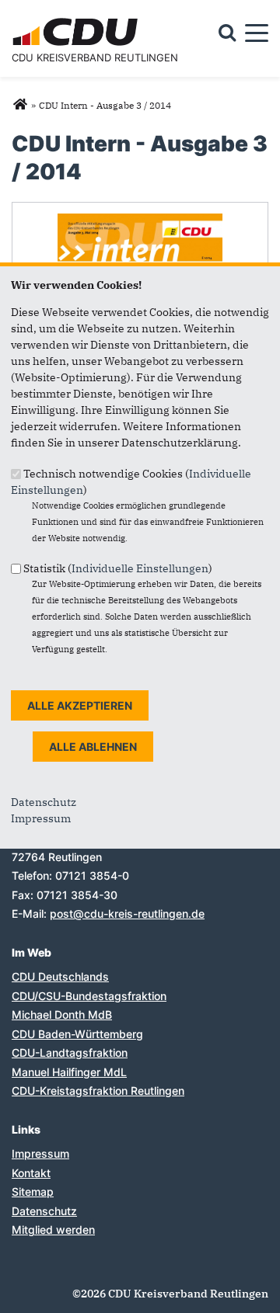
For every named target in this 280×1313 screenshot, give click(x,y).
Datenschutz (43, 802)
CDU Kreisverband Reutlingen (95, 57)
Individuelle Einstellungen (140, 568)
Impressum (41, 818)
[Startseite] (77, 20)
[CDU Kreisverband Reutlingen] (20, 105)
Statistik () (117, 568)
